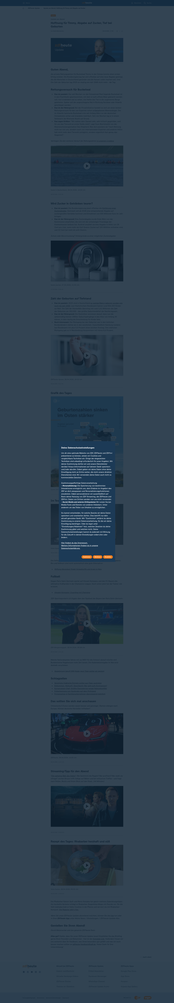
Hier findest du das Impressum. (74, 543)
